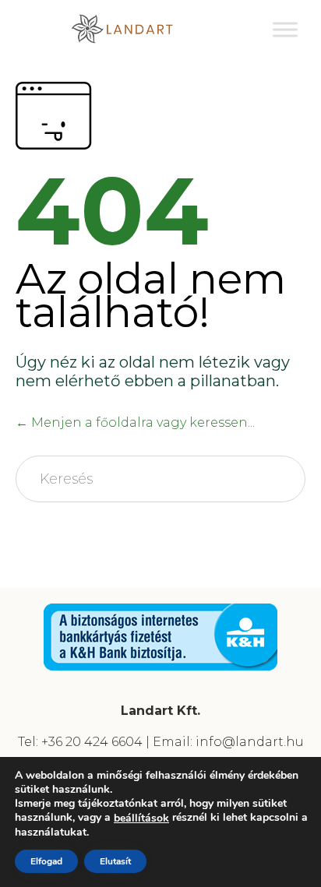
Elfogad (46, 861)
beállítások (141, 818)
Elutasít (115, 861)
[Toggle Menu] (285, 29)
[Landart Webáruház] (134, 29)
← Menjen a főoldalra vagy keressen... (135, 422)
